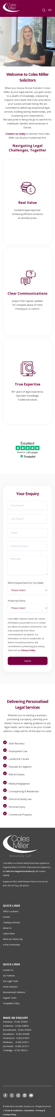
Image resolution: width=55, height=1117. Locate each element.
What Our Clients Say (13, 939)
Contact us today (15, 133)
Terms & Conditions (13, 1110)
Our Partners (9, 975)
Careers (6, 917)
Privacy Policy (28, 650)
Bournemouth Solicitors (14, 992)
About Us (7, 928)
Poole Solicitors (10, 986)
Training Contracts (11, 922)
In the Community (11, 944)
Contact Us (8, 970)
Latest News (9, 933)
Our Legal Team (10, 981)
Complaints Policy (11, 1003)
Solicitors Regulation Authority (20, 871)
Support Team (9, 997)
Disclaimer (29, 1110)
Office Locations (10, 911)
